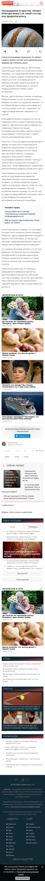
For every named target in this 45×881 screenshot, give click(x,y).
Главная (31, 824)
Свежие (12, 527)
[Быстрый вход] (37, 3)
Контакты (31, 840)
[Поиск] (32, 3)
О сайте (31, 833)
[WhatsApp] (28, 51)
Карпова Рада (13, 443)
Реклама (31, 836)
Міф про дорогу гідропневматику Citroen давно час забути (22, 221)
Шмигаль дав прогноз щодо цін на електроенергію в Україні (24, 766)
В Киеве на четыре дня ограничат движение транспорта (22, 754)
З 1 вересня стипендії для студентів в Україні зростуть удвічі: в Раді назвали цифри (23, 532)
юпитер (26, 457)
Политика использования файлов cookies (25, 807)
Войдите (5, 512)
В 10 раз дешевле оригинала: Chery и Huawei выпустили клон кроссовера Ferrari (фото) (23, 562)
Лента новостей (22, 580)
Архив (30, 830)
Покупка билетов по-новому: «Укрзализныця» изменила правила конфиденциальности (20, 213)
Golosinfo (7, 3)
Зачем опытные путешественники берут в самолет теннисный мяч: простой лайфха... (21, 708)
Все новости (22, 574)
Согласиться (22, 878)
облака (7, 457)
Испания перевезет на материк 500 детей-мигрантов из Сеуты (21, 742)
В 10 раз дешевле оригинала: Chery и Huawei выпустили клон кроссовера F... (21, 488)
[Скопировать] (40, 51)
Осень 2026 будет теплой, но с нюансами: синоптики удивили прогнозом (21, 748)
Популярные (32, 527)
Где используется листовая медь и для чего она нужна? (20, 680)
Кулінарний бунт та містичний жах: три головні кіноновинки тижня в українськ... (21, 727)
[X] (16, 51)
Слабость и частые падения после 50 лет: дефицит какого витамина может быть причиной (24, 567)
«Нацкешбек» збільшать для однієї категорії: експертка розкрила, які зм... (30, 475)
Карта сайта (32, 843)
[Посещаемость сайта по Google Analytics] (26, 779)
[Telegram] (5, 51)
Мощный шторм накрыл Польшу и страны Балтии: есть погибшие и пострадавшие (22, 538)
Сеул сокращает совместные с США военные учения (23, 760)
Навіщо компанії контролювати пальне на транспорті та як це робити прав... (22, 665)
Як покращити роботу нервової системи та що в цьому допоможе (20, 670)
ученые (16, 457)
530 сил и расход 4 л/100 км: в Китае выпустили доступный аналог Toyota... (19, 497)
